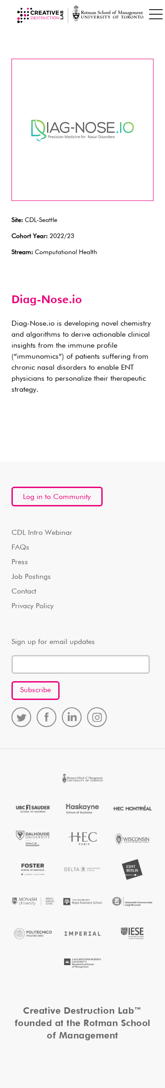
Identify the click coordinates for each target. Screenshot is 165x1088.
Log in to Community (57, 497)
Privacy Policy (32, 606)
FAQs (20, 547)
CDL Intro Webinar (41, 533)
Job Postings (31, 577)
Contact (23, 591)
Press (19, 562)
